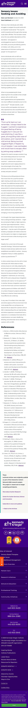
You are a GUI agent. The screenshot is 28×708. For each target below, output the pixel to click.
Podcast (22, 533)
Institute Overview (8, 564)
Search (22, 4)
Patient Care (5, 571)
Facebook (6, 533)
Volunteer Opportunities (9, 676)
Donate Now (6, 670)
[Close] (26, 692)
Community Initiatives (9, 597)
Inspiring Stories (6, 650)
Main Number (14, 623)
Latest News (5, 657)
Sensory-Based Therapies (9, 554)
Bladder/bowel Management (11, 560)
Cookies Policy (5, 687)
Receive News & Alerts (8, 659)
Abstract (9, 357)
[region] (14, 699)
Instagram (18, 533)
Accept (14, 705)
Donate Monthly (8, 666)
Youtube (10, 533)
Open (25, 4)
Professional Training (9, 590)
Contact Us (4, 683)
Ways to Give (5, 679)
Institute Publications (8, 653)
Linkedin (14, 533)
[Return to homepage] (8, 4)
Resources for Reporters (9, 662)
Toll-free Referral (14, 615)
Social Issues (5, 557)
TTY (14, 632)
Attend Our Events (7, 674)
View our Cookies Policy (16, 700)
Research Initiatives (8, 577)
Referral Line (14, 607)
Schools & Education (8, 584)
